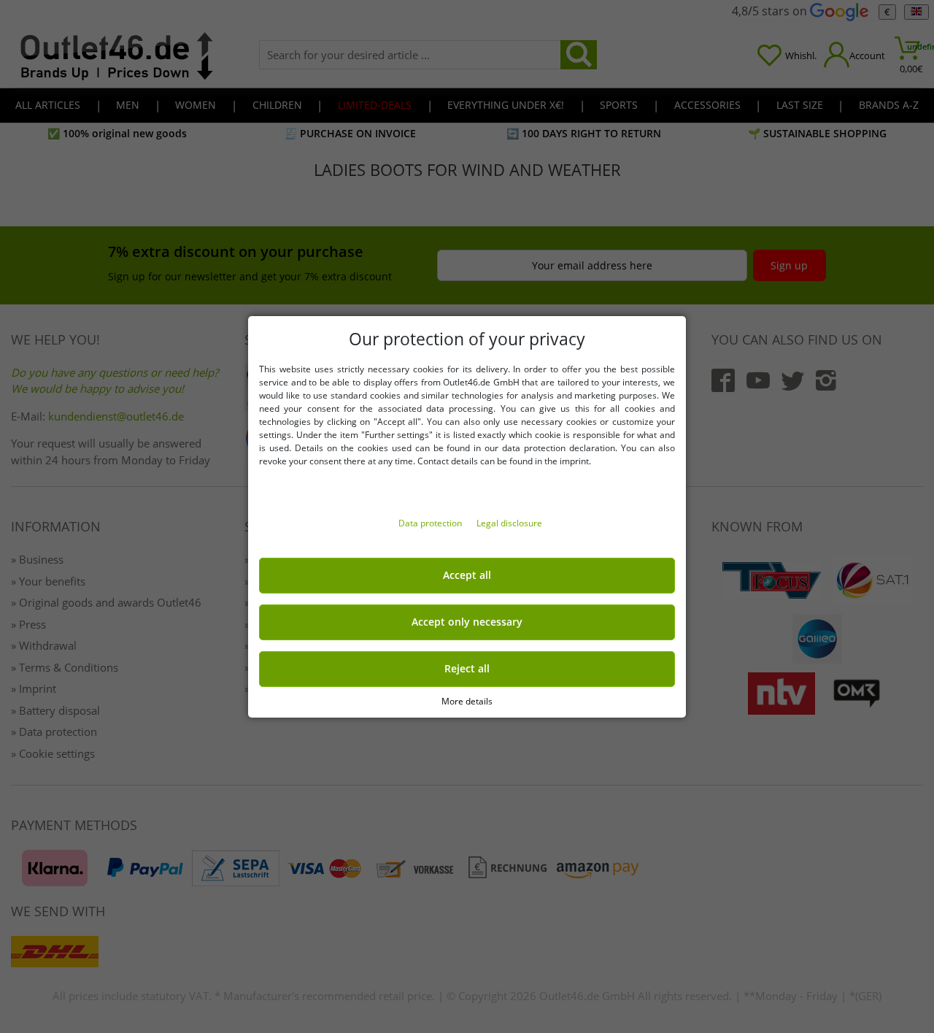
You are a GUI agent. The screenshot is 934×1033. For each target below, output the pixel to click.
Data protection (431, 523)
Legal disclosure (509, 523)
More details (467, 700)
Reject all (467, 668)
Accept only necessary (467, 622)
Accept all (467, 575)
